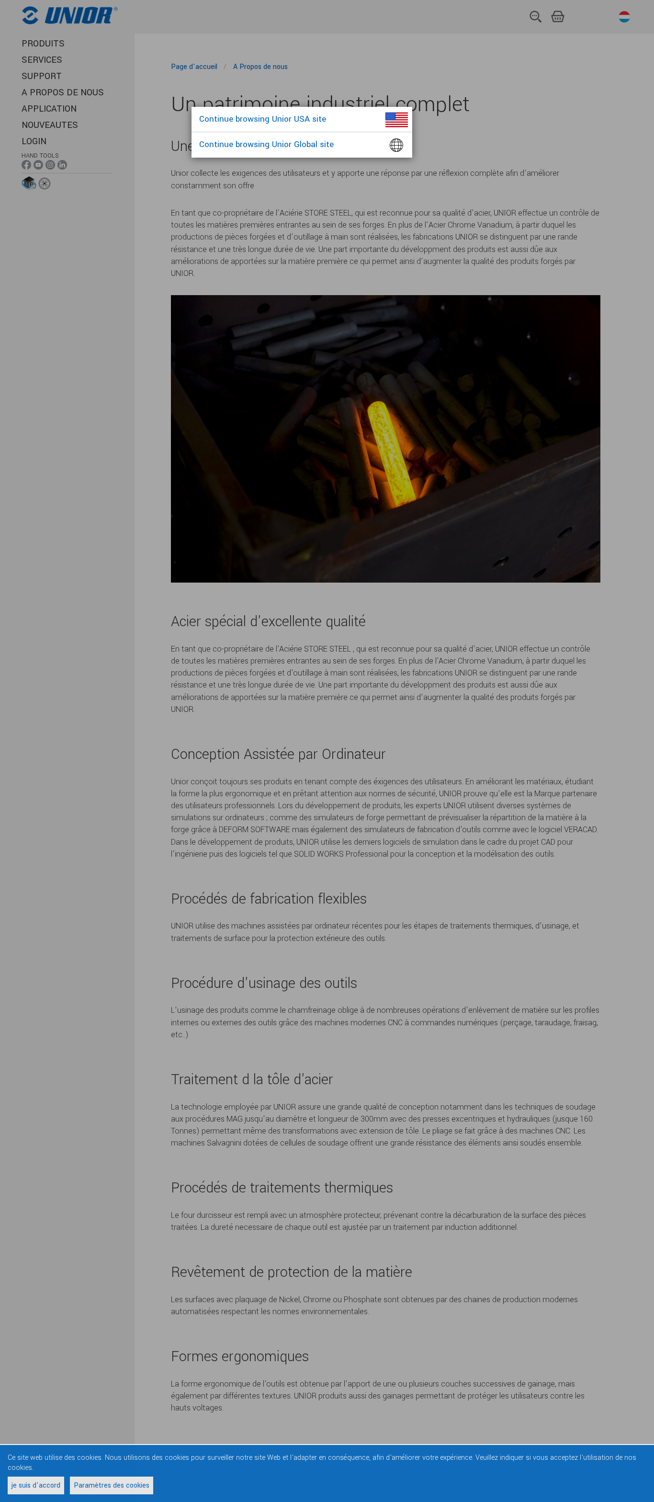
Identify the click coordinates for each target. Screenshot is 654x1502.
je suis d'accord (35, 1485)
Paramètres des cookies (111, 1485)
